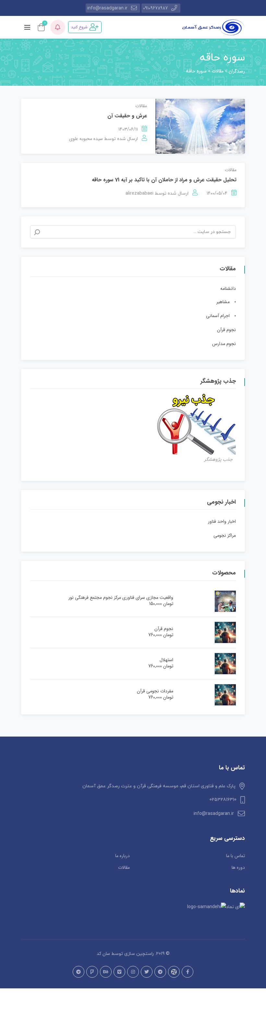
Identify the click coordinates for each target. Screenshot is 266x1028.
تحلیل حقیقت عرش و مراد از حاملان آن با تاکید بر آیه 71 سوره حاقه (164, 180)
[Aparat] (174, 972)
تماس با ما (235, 855)
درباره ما (122, 855)
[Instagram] (133, 972)
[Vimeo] (119, 972)
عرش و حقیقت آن (127, 116)
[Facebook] (187, 972)
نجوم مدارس (224, 343)
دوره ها (238, 867)
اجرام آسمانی (218, 315)
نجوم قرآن (226, 329)
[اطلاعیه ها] (57, 27)
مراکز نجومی (224, 535)
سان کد (103, 953)
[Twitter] (146, 972)
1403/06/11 (128, 129)
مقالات (141, 105)
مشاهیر (223, 301)
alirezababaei (139, 193)
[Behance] (106, 972)
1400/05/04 (217, 193)
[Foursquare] (92, 972)
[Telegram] (160, 972)
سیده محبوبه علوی (86, 138)
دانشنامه (228, 288)
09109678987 (155, 8)
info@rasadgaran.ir (107, 8)
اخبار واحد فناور (222, 521)
